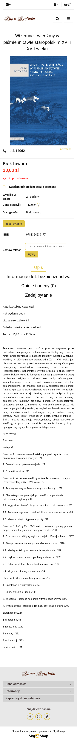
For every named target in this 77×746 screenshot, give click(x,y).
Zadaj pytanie (14, 223)
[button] (67, 4)
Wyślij (31, 254)
